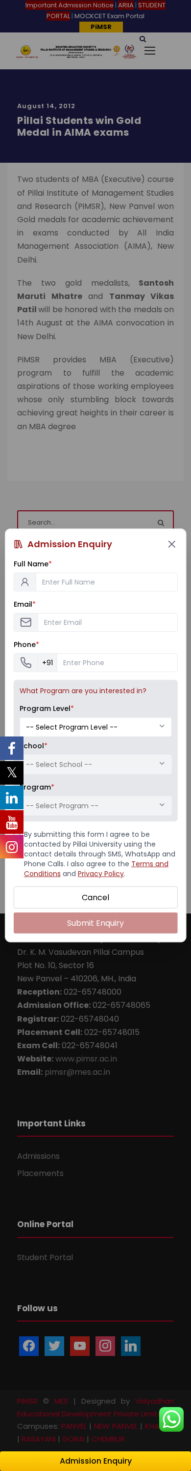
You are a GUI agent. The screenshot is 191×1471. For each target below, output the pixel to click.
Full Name (33, 564)
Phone (26, 644)
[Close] (171, 544)
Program (37, 787)
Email (25, 604)
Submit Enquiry (95, 923)
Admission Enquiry (96, 1461)
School (34, 746)
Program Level (47, 708)
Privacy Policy (101, 874)
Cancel (95, 897)
